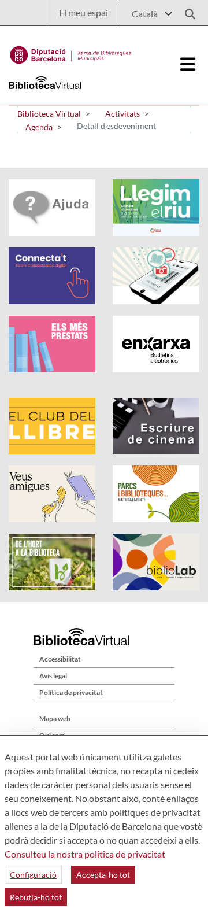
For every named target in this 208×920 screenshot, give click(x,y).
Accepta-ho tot (103, 875)
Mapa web (54, 718)
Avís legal (53, 675)
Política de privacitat (71, 692)
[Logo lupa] (186, 10)
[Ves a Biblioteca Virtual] (71, 52)
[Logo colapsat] (188, 64)
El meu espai (83, 12)
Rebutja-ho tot (36, 897)
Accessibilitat (60, 659)
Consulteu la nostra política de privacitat (85, 853)
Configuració (33, 875)
